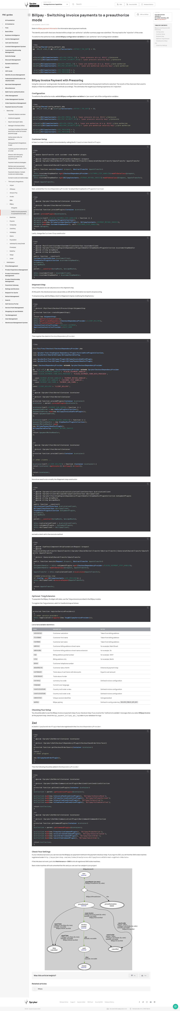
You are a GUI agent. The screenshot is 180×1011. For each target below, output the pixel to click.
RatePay (12, 251)
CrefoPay (13, 228)
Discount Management (13, 60)
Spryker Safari (81, 1002)
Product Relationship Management (12, 280)
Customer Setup (160, 34)
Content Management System (15, 46)
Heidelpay (13, 232)
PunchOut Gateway (12, 285)
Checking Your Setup (161, 41)
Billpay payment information (48, 28)
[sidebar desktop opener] (29, 15)
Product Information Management (12, 274)
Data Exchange (10, 56)
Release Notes (64, 1002)
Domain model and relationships (18, 178)
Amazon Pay (13, 193)
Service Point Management (14, 307)
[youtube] (151, 1002)
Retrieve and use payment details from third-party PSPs (17, 167)
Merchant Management (13, 84)
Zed (156, 43)
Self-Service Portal (11, 304)
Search (7, 300)
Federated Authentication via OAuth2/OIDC (15, 79)
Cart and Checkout (11, 43)
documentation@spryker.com (118, 1009)
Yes (145, 975)
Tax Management (11, 315)
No (134, 975)
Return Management (12, 296)
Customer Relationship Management (13, 51)
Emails (7, 67)
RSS (121, 4)
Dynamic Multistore (11, 63)
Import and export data (15, 122)
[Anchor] (84, 80)
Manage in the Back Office (16, 125)
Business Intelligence (12, 35)
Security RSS (133, 4)
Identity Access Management (15, 75)
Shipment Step (160, 36)
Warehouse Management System (16, 322)
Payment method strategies (17, 162)
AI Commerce (9, 24)
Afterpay (12, 189)
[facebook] (139, 1002)
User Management (11, 319)
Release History (148, 4)
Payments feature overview (17, 114)
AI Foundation (10, 20)
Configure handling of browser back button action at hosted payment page (17, 131)
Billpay (12, 204)
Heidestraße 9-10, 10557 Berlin (141, 1009)
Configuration (160, 32)
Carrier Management (12, 39)
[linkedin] (154, 1002)
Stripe (12, 255)
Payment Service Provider (14, 107)
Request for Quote (11, 293)
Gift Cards (8, 71)
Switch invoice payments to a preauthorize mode (19, 212)
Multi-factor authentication (14, 92)
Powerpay (13, 247)
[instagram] (147, 1002)
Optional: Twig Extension (162, 38)
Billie (11, 200)
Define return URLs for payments (15, 138)
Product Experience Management (16, 270)
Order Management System (14, 99)
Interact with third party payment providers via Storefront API (15, 157)
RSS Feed (90, 1002)
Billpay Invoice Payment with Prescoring (162, 28)
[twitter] (143, 1002)
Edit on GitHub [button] (144, 14)
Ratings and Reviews (12, 289)
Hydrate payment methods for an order (17, 150)
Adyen (12, 185)
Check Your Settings (161, 45)
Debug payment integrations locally (17, 144)
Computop (13, 225)
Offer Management (11, 95)
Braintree (13, 217)
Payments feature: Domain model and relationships (16, 173)
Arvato (12, 196)
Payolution (13, 240)
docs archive (161, 19)
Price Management (11, 266)
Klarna (12, 236)
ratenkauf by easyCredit (17, 243)
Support (72, 1002)
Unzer (11, 258)
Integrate (14, 208)
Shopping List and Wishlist (14, 311)
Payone (12, 221)
